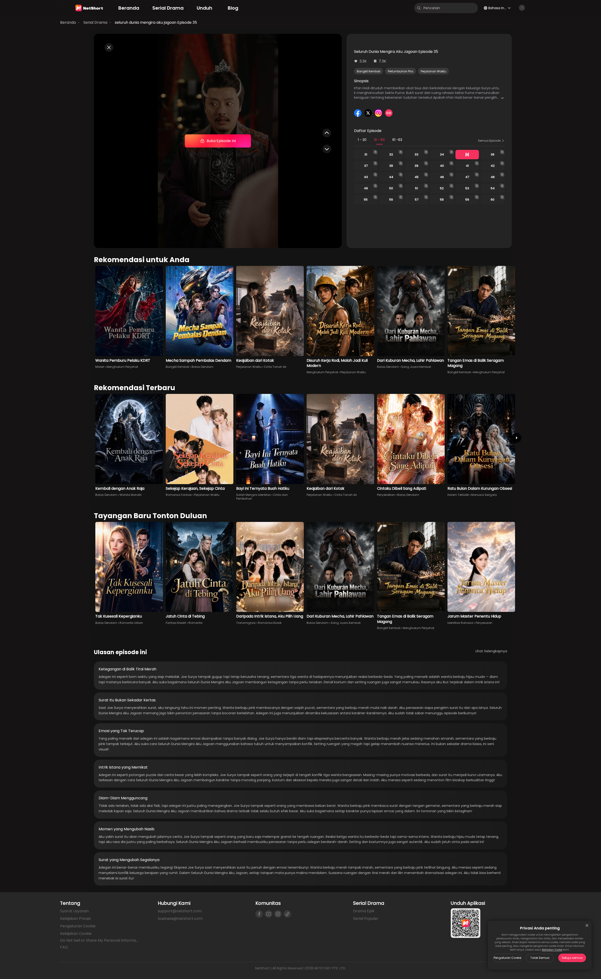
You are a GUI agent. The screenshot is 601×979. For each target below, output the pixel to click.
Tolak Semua (539, 958)
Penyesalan (484, 623)
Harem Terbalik (458, 495)
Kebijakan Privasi (75, 918)
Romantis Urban (131, 623)
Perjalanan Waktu (433, 71)
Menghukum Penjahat (122, 367)
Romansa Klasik (269, 623)
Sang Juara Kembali (416, 367)
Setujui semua (572, 958)
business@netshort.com (180, 918)
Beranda (68, 22)
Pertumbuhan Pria (400, 71)
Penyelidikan (386, 495)
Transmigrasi (246, 623)
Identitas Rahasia (460, 623)
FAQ (64, 947)
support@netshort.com (180, 911)
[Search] (419, 8)
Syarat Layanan (74, 911)
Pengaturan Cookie (507, 958)
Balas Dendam (202, 367)
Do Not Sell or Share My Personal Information (99, 940)
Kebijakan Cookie (552, 950)
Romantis (196, 623)
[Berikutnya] (516, 438)
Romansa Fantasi (179, 495)
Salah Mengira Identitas (253, 495)
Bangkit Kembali (368, 71)
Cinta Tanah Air (275, 367)
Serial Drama (95, 22)
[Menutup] (587, 925)
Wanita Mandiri (130, 495)
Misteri (99, 367)
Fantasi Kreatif (176, 623)
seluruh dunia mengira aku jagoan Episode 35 (156, 22)
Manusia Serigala (484, 495)
